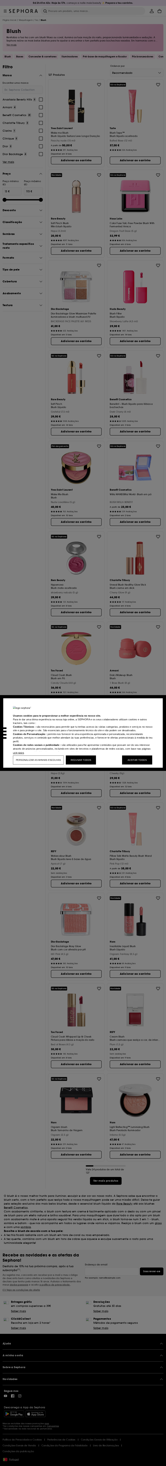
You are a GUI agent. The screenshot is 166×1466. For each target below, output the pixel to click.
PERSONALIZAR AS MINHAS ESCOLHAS (38, 760)
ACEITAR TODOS (137, 760)
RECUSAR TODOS (81, 760)
